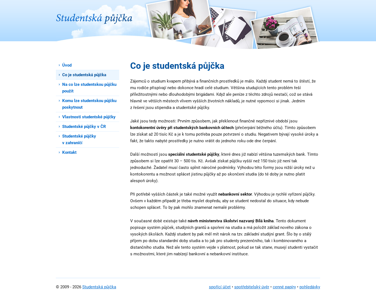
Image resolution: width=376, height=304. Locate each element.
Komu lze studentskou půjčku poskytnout (89, 104)
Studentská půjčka (99, 286)
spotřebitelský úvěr (251, 286)
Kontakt (69, 152)
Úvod (67, 65)
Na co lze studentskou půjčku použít (89, 88)
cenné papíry (284, 286)
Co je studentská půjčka (84, 74)
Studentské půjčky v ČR (84, 126)
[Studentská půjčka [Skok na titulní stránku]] (94, 12)
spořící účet (220, 286)
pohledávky (309, 286)
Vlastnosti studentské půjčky (89, 116)
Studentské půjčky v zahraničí (79, 139)
